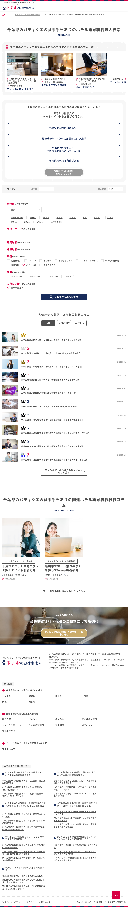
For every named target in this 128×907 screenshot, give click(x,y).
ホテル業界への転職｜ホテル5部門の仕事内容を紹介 (75, 846)
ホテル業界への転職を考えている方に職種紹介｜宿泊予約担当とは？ (23, 788)
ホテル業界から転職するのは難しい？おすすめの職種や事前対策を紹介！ (23, 828)
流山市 (110, 217)
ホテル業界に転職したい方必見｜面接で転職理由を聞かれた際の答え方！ (75, 825)
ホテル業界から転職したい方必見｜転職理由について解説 (23, 815)
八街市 (40, 222)
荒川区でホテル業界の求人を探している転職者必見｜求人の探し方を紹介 (23, 887)
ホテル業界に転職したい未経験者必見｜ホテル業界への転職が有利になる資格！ (23, 853)
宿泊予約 (47, 261)
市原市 (97, 217)
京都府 (32, 702)
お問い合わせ (45, 902)
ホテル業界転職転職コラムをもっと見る (64, 591)
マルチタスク (49, 265)
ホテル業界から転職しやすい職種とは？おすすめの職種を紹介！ (23, 822)
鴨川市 (14, 222)
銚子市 (33, 217)
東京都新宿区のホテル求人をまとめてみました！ (23, 876)
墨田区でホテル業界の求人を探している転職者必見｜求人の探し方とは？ (23, 881)
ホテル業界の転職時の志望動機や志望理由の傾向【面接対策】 (75, 813)
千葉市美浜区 (17, 217)
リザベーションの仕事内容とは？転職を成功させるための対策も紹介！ (75, 859)
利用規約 (30, 902)
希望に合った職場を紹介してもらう (64, 172)
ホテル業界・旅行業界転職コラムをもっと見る (64, 471)
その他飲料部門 (112, 261)
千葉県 (85, 696)
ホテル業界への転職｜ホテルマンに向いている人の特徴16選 (75, 795)
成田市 (72, 217)
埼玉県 (58, 696)
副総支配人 (16, 261)
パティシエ (31, 265)
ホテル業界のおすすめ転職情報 (18, 561)
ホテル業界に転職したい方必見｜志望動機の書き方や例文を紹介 (75, 819)
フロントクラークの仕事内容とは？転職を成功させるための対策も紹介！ (75, 853)
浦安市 (27, 222)
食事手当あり (17, 288)
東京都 (32, 696)
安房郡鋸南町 (56, 222)
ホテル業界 (8, 575)
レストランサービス (89, 261)
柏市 (85, 217)
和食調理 (15, 265)
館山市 (60, 217)
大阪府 (5, 702)
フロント (32, 261)
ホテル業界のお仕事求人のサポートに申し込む (64, 633)
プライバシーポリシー (12, 902)
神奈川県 (6, 696)
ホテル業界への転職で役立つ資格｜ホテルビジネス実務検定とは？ (23, 859)
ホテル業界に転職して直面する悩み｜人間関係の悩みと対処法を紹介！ (75, 782)
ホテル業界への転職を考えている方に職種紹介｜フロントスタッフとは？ (23, 795)
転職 (18, 575)
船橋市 (46, 217)
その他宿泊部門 (66, 261)
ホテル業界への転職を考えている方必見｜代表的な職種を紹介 (23, 782)
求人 (24, 575)
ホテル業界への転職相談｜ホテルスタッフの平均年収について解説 (75, 788)
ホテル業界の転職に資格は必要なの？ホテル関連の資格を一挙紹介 (23, 846)
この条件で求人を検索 (66, 297)
